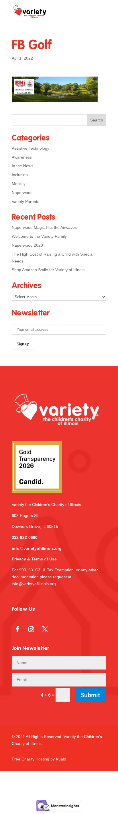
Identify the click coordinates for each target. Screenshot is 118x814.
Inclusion (20, 174)
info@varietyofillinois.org (37, 548)
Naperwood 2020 (27, 245)
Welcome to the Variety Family (39, 236)
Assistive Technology (30, 148)
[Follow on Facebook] (17, 629)
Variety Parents (25, 201)
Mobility (18, 183)
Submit (90, 694)
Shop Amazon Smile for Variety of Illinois (48, 269)
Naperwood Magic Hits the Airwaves (44, 227)
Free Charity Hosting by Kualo (39, 759)
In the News (22, 165)
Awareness (22, 157)
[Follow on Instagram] (31, 629)
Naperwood (22, 192)
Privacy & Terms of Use (34, 559)
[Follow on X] (45, 629)
